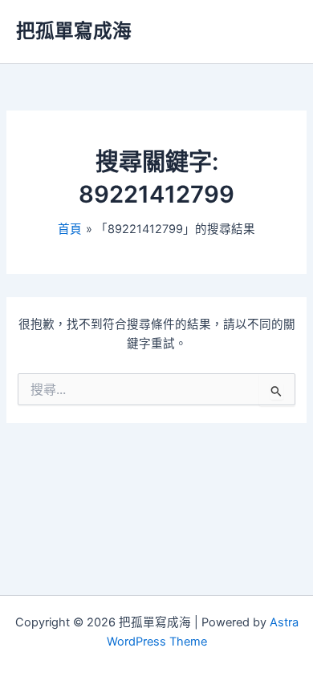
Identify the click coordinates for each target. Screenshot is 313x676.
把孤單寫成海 (74, 30)
